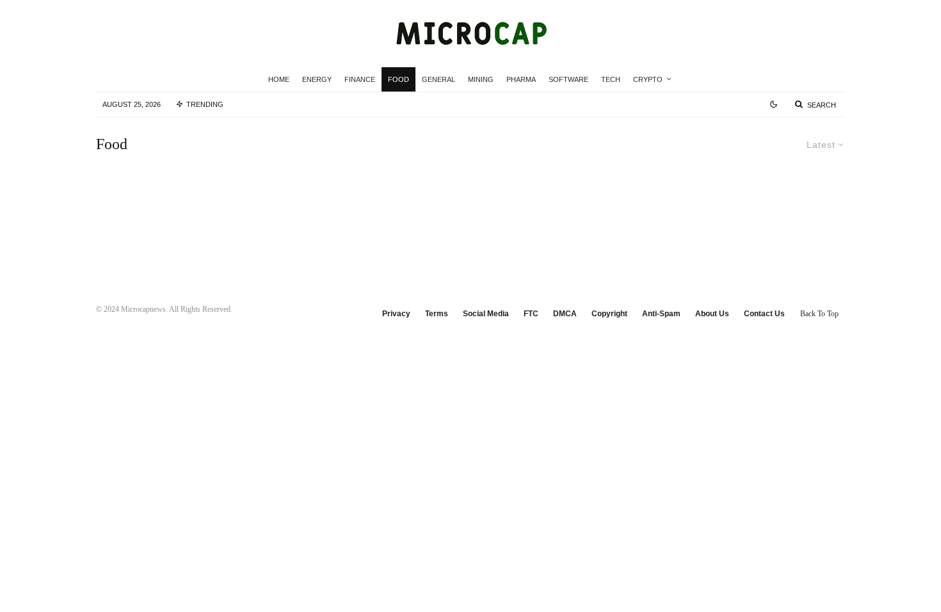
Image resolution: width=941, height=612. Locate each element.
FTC (531, 313)
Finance (359, 79)
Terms (436, 313)
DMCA (565, 313)
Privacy (396, 313)
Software (568, 79)
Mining (481, 79)
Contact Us (764, 313)
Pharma (521, 79)
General (438, 79)
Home (278, 79)
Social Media (486, 313)
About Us (712, 313)
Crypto (648, 79)
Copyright (609, 313)
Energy (317, 79)
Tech (610, 79)
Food (398, 79)
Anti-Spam (661, 313)
